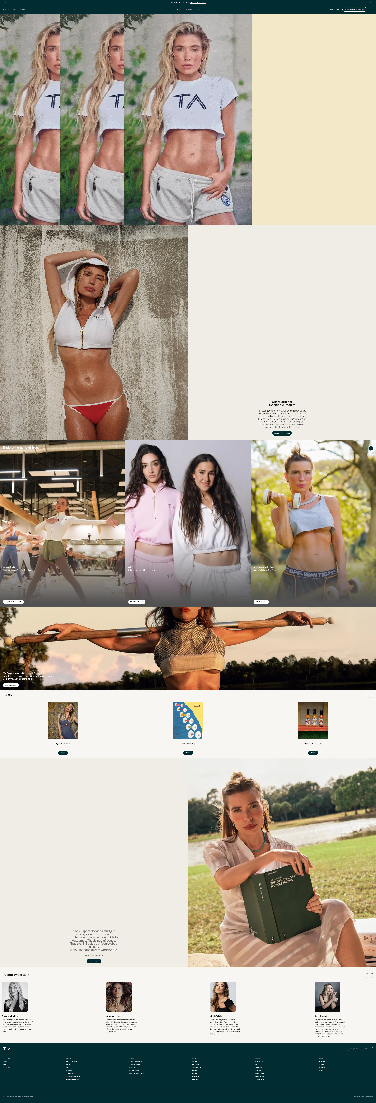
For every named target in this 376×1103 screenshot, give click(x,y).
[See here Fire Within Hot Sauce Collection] (313, 728)
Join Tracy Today (94, 961)
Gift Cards (195, 1064)
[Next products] (372, 696)
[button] (6, 9)
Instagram (322, 1067)
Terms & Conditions (359, 1096)
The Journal (6, 1067)
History (5, 1061)
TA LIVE (68, 1064)
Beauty (194, 1073)
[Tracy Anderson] (188, 9)
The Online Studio (71, 1061)
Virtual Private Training (73, 1079)
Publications (196, 1079)
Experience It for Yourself (282, 433)
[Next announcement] (370, 2)
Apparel (194, 1070)
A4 (67, 1067)
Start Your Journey (11, 685)
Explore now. (202, 2)
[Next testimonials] (372, 975)
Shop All (194, 1061)
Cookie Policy (259, 1079)
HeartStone (70, 1073)
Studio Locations (134, 1064)
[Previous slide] (366, 448)
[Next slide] (371, 448)
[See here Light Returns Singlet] (63, 728)
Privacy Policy (259, 1076)
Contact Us (259, 1061)
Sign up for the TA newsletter (358, 1049)
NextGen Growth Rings (73, 1076)
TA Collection (196, 1067)
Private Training (134, 1070)
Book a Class (133, 1067)
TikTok (321, 1070)
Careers (258, 1070)
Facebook (322, 1061)
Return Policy (259, 1073)
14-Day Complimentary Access (355, 9)
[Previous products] (367, 696)
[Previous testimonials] (367, 975)
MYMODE (69, 1070)
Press (4, 1064)
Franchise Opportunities (136, 1073)
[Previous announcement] (5, 2)
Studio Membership (135, 1061)
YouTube (321, 1064)
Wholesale (258, 1067)
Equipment (195, 1076)
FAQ (256, 1064)
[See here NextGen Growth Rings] (188, 728)
